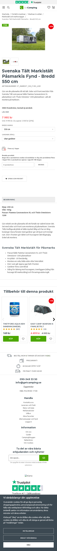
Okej (28, 545)
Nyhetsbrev (28, 440)
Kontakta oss (28, 402)
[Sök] (8, 7)
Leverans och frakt (28, 405)
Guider (28, 434)
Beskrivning (9, 200)
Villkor (28, 413)
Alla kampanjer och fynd (28, 419)
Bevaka (41, 164)
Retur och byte (28, 408)
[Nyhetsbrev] (43, 458)
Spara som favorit (15, 178)
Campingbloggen (28, 437)
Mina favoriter (28, 416)
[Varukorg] (53, 7)
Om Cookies (28, 443)
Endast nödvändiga (28, 538)
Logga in (28, 422)
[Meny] (3, 7)
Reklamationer (28, 410)
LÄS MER (5, 112)
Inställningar (28, 531)
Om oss (28, 432)
